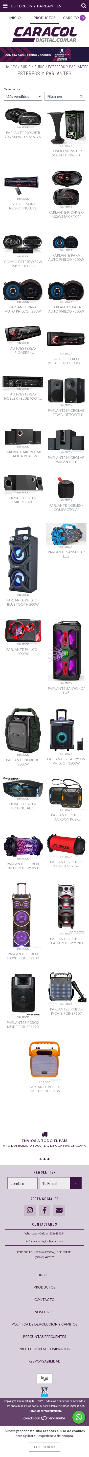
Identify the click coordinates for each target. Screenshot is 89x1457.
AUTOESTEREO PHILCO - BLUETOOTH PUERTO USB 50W (66, 361)
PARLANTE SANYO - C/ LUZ (66, 690)
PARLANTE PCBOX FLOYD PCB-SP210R (23, 956)
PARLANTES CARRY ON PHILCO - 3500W (66, 761)
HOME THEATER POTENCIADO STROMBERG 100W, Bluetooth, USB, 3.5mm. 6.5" (23, 806)
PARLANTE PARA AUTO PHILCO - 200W (66, 257)
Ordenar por (12, 89)
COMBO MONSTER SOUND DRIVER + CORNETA (66, 153)
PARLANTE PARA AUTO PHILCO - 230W (23, 309)
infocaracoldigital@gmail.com (44, 1241)
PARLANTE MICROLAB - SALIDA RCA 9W (22, 454)
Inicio (4, 67)
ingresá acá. (77, 1405)
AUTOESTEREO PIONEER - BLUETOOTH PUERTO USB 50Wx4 (23, 350)
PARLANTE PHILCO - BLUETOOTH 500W (23, 602)
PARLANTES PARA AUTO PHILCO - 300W (66, 309)
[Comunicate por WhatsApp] (78, 1417)
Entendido (44, 1447)
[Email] (59, 1210)
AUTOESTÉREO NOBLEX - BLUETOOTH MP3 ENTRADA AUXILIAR (23, 396)
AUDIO (39, 67)
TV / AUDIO (22, 67)
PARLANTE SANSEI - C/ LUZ (66, 554)
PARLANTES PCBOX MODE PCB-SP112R (23, 1024)
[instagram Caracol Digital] (30, 1210)
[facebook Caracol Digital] (44, 1210)
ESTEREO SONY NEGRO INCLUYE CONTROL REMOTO (23, 206)
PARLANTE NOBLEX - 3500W (23, 762)
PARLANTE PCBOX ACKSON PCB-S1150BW (66, 817)
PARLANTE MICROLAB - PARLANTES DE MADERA (66, 459)
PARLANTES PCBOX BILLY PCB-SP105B (23, 866)
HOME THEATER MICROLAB (22, 500)
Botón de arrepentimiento (45, 1410)
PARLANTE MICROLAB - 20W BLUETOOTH (66, 412)
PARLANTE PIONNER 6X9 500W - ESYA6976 (23, 135)
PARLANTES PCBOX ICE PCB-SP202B (66, 864)
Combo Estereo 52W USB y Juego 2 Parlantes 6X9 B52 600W (23, 264)
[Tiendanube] (44, 1419)
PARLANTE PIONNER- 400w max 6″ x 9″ (66, 214)
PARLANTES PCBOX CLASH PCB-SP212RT (66, 941)
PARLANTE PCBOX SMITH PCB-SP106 (44, 1089)
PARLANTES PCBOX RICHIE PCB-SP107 (66, 1011)
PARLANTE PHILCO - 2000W (23, 651)
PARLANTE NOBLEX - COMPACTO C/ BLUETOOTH (66, 507)
